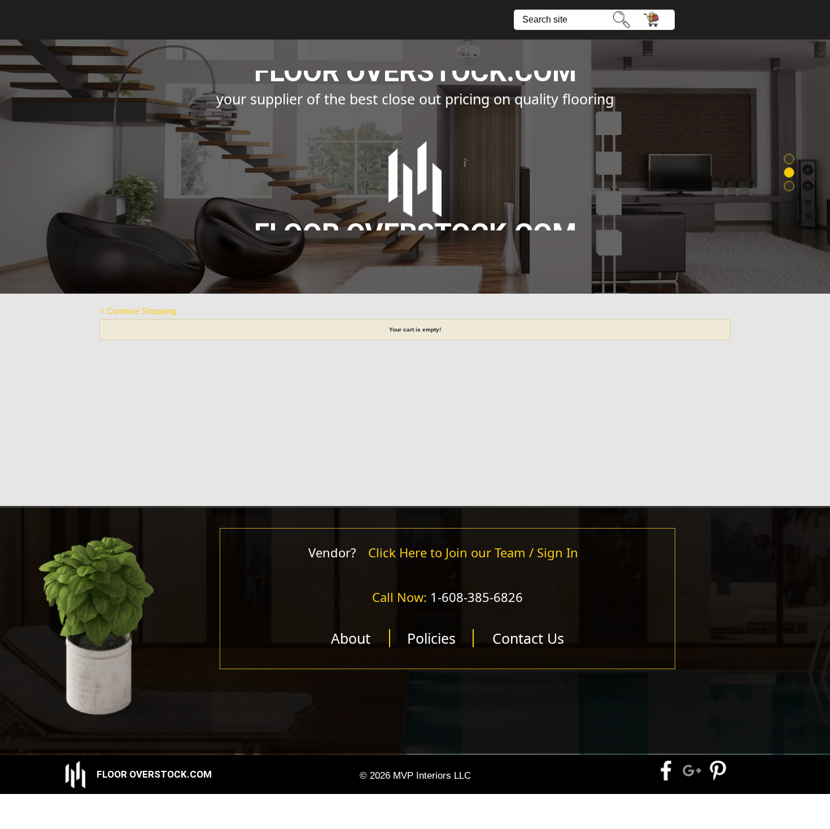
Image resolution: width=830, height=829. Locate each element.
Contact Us (528, 638)
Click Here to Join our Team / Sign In (473, 552)
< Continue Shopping (137, 311)
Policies (431, 638)
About (350, 638)
